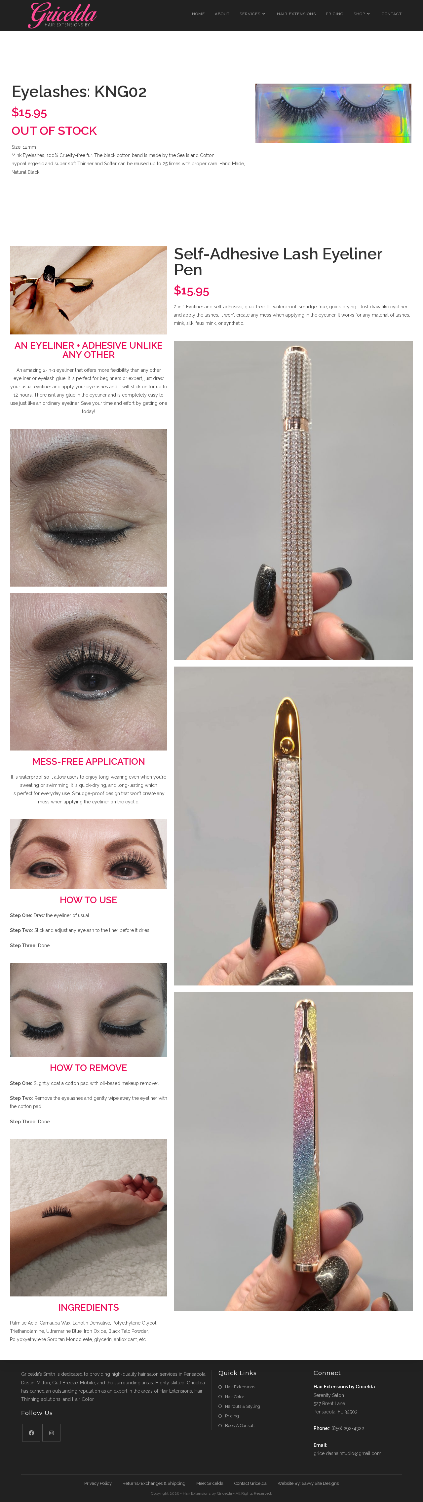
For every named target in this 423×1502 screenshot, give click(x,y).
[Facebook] (31, 1433)
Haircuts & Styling (242, 1406)
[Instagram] (51, 1433)
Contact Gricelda (250, 1483)
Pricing (232, 1415)
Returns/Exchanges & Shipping (154, 1483)
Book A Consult (240, 1425)
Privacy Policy (98, 1483)
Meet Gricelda (209, 1483)
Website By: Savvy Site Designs (308, 1483)
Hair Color (234, 1396)
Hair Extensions (240, 1386)
